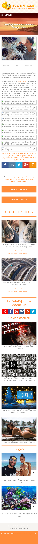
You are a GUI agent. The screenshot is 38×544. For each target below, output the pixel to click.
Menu (8, 15)
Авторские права (25, 526)
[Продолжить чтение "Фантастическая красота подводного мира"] (19, 498)
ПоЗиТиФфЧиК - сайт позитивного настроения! (21, 534)
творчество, (22, 182)
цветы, (14, 182)
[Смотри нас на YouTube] (16, 311)
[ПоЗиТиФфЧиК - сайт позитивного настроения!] (19, 6)
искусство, (11, 177)
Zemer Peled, (21, 179)
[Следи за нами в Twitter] (33, 311)
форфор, (30, 179)
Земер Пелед (23, 81)
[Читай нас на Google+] (27, 311)
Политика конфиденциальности (19, 528)
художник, (30, 177)
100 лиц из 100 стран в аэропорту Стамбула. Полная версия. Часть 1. (19, 379)
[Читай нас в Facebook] (10, 311)
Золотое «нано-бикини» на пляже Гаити (19, 481)
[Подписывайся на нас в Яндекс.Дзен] (5, 311)
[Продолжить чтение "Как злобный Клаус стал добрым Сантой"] (19, 333)
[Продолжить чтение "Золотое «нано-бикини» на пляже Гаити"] (19, 464)
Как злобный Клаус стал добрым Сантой (19, 347)
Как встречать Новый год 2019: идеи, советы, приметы (19, 411)
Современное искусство (19, 253)
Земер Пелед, (10, 179)
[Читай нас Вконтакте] (21, 311)
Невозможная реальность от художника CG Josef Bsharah (19, 283)
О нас (9, 526)
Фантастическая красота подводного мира (19, 514)
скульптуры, (21, 177)
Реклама (15, 526)
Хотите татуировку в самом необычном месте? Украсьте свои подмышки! (19, 245)
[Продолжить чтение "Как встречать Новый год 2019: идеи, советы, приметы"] (19, 397)
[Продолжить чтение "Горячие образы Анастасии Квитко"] (19, 429)
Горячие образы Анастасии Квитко (19, 442)
